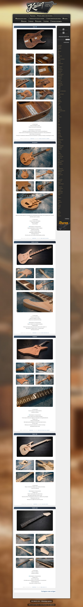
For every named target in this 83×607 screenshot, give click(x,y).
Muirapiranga (60, 145)
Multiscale (60, 147)
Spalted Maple (61, 184)
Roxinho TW (60, 174)
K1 (58, 123)
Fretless (59, 97)
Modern (59, 141)
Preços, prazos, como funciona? (45, 16)
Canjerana (60, 71)
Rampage (60, 162)
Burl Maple (60, 66)
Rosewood (48, 138)
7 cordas (59, 48)
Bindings (46, 21)
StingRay (59, 190)
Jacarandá (60, 109)
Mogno (44, 138)
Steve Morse (60, 188)
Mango (59, 130)
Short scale (60, 179)
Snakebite (35, 337)
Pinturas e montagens (56, 21)
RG (45, 138)
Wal (58, 203)
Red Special (34, 142)
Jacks (59, 112)
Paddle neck (35, 508)
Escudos (24, 21)
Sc (58, 177)
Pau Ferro (60, 155)
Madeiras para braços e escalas (37, 18)
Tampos (65, 18)
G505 (59, 98)
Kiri (58, 126)
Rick (59, 167)
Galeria (59, 100)
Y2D (58, 214)
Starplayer (60, 187)
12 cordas (60, 45)
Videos (59, 200)
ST (45, 587)
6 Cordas (59, 47)
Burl (58, 65)
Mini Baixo (60, 136)
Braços (59, 60)
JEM (42, 138)
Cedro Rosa (60, 75)
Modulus (59, 142)
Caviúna (59, 72)
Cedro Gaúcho (40, 430)
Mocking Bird (60, 139)
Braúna (59, 62)
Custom (40, 138)
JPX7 (59, 121)
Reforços (31, 21)
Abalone (59, 51)
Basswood (60, 56)
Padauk (59, 153)
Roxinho (59, 173)
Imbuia (59, 106)
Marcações (38, 21)
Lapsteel (59, 127)
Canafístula (60, 69)
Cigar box (60, 77)
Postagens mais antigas (48, 591)
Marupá (47, 504)
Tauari (59, 194)
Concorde (60, 79)
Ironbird (59, 107)
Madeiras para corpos (21, 18)
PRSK (59, 159)
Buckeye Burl (60, 63)
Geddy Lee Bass (34, 242)
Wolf (59, 208)
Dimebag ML (60, 85)
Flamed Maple (61, 94)
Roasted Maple (61, 170)
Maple (44, 504)
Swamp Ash (60, 193)
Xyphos (59, 212)
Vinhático (60, 202)
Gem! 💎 (35, 27)
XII (58, 209)
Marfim (59, 133)
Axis (58, 54)
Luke (59, 129)
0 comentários (32, 138)
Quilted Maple (61, 161)
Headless (60, 101)
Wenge (59, 206)
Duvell (59, 88)
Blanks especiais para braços (54, 18)
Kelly (59, 124)
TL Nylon (59, 197)
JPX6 (59, 120)
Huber (59, 103)
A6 (58, 50)
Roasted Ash (60, 168)
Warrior (59, 205)
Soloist (59, 182)
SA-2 (59, 176)
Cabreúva (60, 68)
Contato (33, 16)
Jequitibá (59, 117)
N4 (58, 150)
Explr (45, 430)
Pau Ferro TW (60, 156)
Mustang (59, 149)
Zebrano (59, 216)
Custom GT (60, 82)
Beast (59, 57)
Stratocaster (60, 191)
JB (58, 114)
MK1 (58, 138)
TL (46, 587)
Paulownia (60, 158)
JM (58, 118)
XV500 (59, 211)
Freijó (59, 95)
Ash (58, 53)
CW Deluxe (60, 83)
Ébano (42, 238)
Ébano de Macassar (62, 91)
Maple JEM (34, 434)
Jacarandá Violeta (61, 110)
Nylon (59, 152)
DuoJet (59, 86)
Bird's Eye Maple (61, 59)
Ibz (58, 104)
